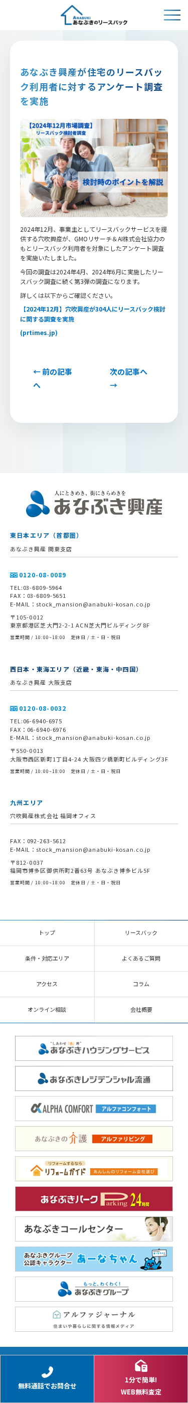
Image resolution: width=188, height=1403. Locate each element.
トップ (47, 932)
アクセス (47, 984)
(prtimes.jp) (39, 332)
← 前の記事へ (52, 378)
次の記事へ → (128, 378)
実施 (68, 319)
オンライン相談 (47, 1009)
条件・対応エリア (47, 958)
